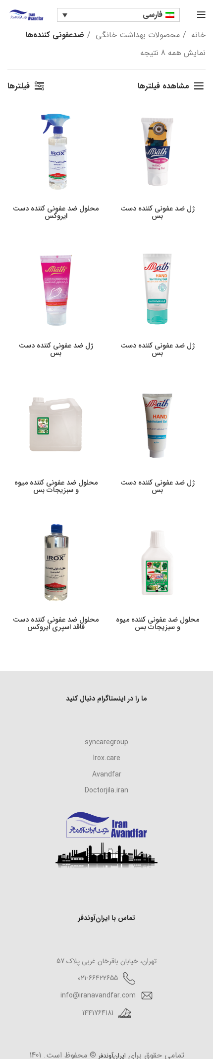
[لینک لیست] (106, 742)
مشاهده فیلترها (163, 86)
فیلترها (18, 86)
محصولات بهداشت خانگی (136, 35)
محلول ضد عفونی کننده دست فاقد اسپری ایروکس (56, 623)
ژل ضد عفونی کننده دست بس (157, 212)
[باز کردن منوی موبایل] (201, 15)
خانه (197, 35)
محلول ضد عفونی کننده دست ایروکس (56, 212)
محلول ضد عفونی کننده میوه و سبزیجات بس (56, 486)
